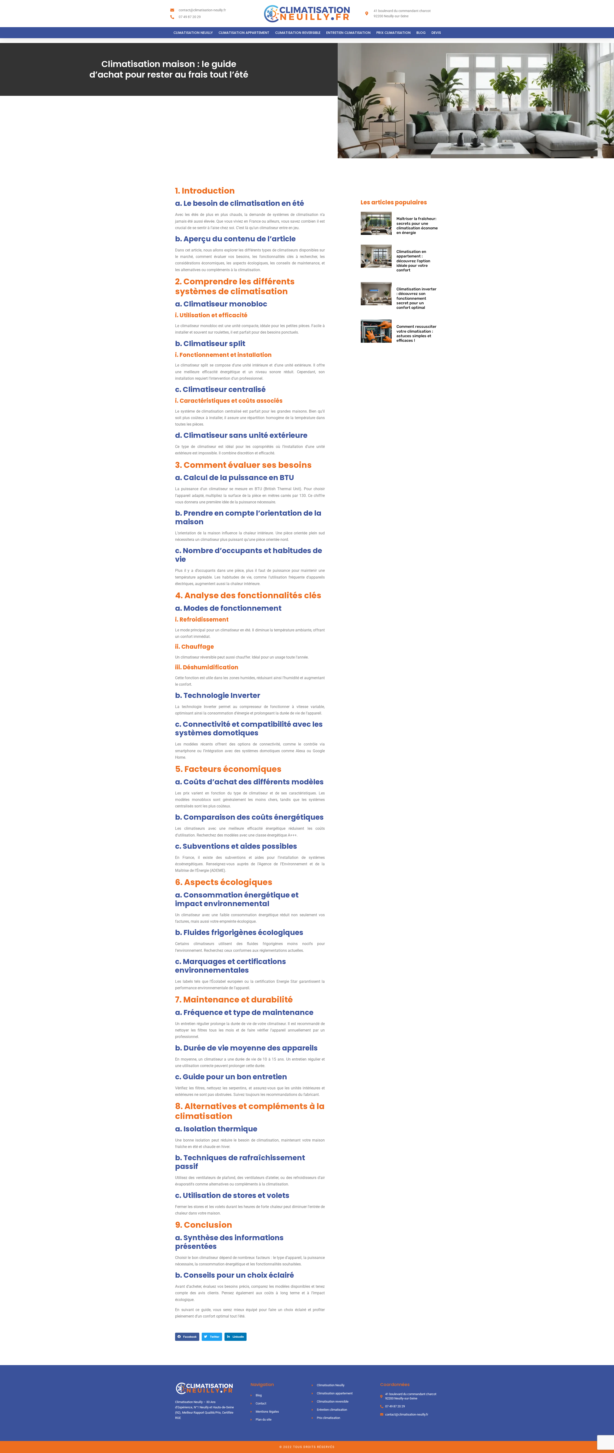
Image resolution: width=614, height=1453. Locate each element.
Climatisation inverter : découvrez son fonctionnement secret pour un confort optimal (416, 298)
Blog (421, 32)
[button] (187, 1337)
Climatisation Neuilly (193, 32)
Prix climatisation (393, 32)
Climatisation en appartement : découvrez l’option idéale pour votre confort (413, 260)
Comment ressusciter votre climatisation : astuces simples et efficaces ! (416, 333)
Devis (436, 32)
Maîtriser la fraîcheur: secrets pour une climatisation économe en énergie (417, 225)
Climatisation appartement (243, 32)
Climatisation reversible (297, 32)
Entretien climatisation (348, 32)
